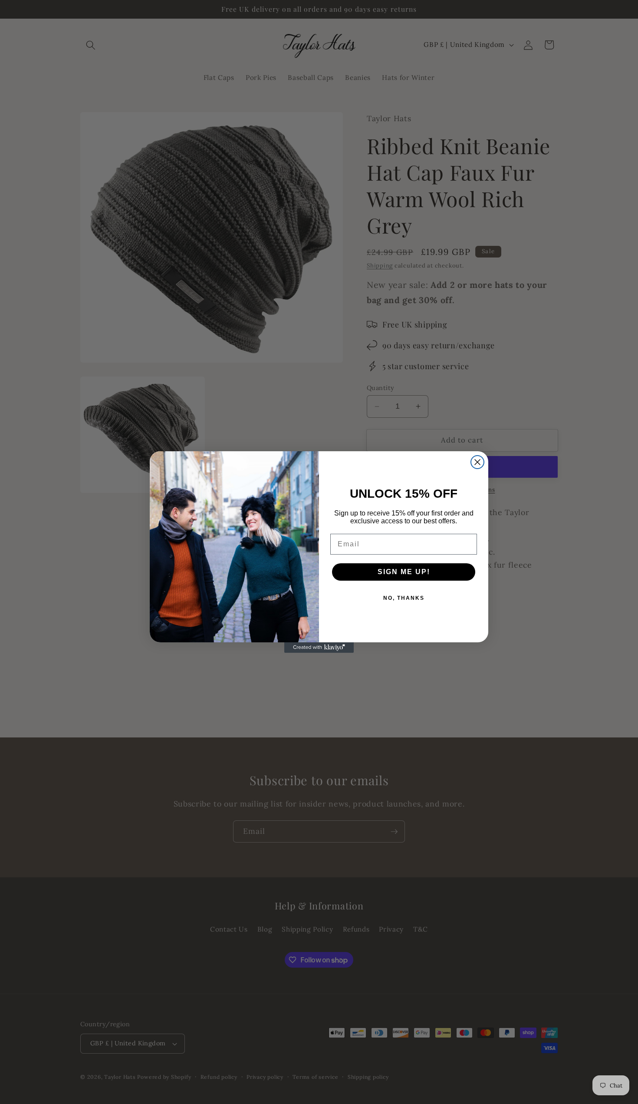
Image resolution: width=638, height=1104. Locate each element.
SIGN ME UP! (404, 571)
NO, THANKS (403, 598)
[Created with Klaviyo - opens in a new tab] (319, 647)
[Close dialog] (477, 462)
